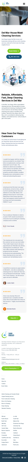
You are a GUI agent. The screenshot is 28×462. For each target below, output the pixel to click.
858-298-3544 (13, 350)
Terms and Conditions (7, 457)
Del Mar (20, 16)
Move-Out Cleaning (6, 401)
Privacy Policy (17, 457)
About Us (4, 381)
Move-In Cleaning (6, 403)
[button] (24, 4)
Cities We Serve (13, 16)
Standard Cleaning (6, 408)
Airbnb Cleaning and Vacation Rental (10, 394)
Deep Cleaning (5, 406)
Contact (3, 383)
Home (7, 16)
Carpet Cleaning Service (7, 396)
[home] (5, 3)
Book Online (5, 386)
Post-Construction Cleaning (8, 398)
